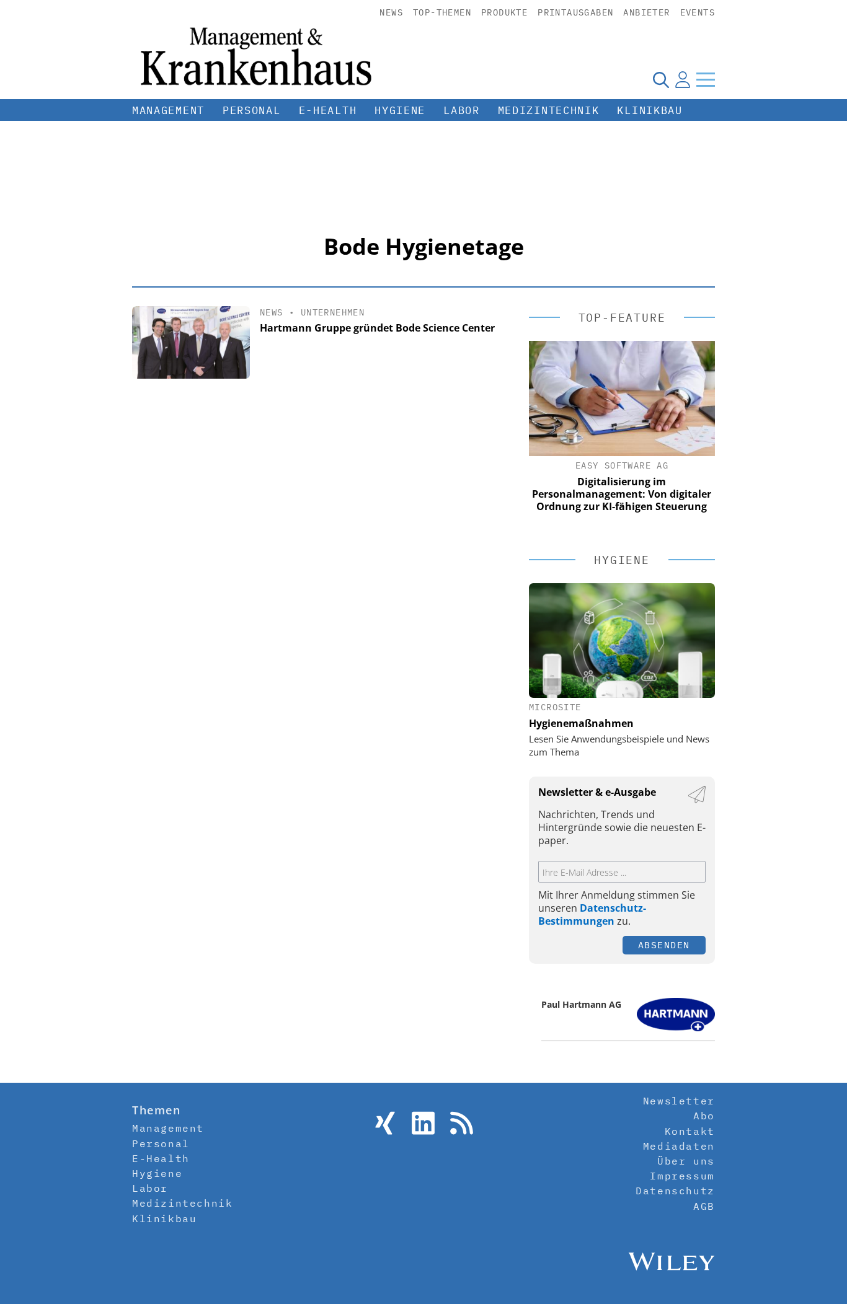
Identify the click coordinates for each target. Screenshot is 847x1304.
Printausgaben (575, 12)
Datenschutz (675, 1190)
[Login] (682, 79)
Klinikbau (649, 110)
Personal (252, 110)
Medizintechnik (549, 110)
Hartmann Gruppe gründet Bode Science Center (377, 328)
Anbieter (646, 12)
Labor (461, 110)
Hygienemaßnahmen (581, 723)
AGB (704, 1206)
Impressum (682, 1176)
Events (697, 12)
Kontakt (690, 1131)
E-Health (328, 110)
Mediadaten (679, 1146)
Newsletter (679, 1101)
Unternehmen (333, 312)
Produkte (504, 12)
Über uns (686, 1161)
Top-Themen (442, 12)
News (391, 12)
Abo (704, 1115)
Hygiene (400, 110)
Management (168, 110)
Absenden (664, 945)
